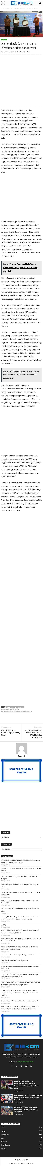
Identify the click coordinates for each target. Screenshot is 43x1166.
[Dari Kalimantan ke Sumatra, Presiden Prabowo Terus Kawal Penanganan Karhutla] (7, 1098)
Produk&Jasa (5, 1134)
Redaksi (5, 51)
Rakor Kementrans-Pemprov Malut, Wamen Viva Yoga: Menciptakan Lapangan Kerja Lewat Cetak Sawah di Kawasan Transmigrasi (20, 1008)
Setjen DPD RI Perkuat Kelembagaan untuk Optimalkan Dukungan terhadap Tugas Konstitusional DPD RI (19, 975)
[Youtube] (31, 1066)
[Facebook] (12, 1066)
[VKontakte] (26, 1066)
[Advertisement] (21, 77)
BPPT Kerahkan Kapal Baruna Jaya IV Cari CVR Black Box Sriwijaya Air (33, 733)
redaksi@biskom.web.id (25, 1062)
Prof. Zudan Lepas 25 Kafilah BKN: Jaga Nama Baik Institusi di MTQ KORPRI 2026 (20, 894)
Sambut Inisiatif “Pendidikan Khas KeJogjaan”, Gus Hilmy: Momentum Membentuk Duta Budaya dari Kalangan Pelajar (20, 983)
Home (2, 8)
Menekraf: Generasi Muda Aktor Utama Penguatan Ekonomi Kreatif (19, 1001)
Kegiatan (4, 1141)
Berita (7, 8)
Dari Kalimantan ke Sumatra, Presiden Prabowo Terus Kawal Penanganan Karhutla (21, 869)
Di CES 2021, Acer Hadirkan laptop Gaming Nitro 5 (10, 732)
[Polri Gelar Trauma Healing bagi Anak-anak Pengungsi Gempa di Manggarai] (7, 1110)
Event (3, 1131)
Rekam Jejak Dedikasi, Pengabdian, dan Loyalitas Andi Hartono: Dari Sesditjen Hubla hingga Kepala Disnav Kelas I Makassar (20, 918)
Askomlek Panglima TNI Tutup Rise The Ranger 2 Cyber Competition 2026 (20, 886)
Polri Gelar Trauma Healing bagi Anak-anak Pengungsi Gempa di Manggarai (19, 877)
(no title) (3, 925)
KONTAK (25, 1160)
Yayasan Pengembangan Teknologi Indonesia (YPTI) (16, 711)
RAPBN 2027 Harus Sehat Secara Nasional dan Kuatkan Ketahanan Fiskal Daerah (19, 967)
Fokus (3, 1148)
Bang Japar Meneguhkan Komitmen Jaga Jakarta (14, 960)
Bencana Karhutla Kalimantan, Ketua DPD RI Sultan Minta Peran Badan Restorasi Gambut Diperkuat (21, 940)
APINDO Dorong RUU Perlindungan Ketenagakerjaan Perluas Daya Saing (20, 910)
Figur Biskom (5, 1145)
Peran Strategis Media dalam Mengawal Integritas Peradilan (17, 955)
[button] (39, 3)
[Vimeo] (21, 1066)
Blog (2, 1138)
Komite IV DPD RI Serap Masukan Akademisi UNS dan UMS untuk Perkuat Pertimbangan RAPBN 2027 (20, 932)
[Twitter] (17, 1066)
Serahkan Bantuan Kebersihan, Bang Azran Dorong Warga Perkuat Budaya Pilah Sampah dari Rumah (19, 948)
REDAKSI (17, 1160)
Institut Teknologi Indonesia (15, 707)
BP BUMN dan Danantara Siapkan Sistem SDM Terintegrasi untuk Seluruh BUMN (19, 902)
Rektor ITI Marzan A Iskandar (10, 709)
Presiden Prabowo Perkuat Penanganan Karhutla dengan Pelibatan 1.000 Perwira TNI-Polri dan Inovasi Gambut (20, 861)
